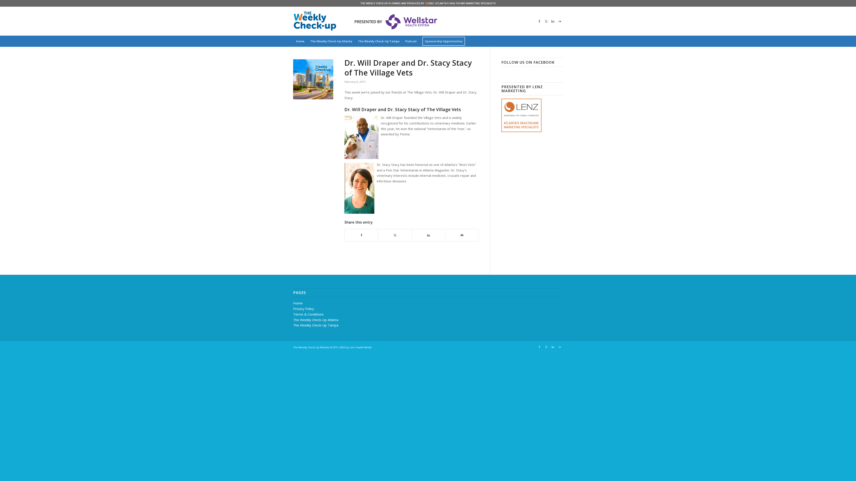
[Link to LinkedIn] (552, 21)
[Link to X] (546, 21)
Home (298, 303)
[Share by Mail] (462, 235)
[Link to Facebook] (539, 21)
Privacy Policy (303, 308)
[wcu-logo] (315, 21)
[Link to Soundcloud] (559, 21)
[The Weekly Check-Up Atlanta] (313, 79)
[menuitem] (300, 41)
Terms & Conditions (308, 314)
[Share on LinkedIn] (428, 235)
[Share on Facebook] (361, 235)
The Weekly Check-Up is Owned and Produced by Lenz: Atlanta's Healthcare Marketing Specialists (428, 3)
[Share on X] (395, 235)
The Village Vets (444, 109)
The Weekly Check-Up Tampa (315, 325)
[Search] (560, 41)
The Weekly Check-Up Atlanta (315, 320)
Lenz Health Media (360, 347)
